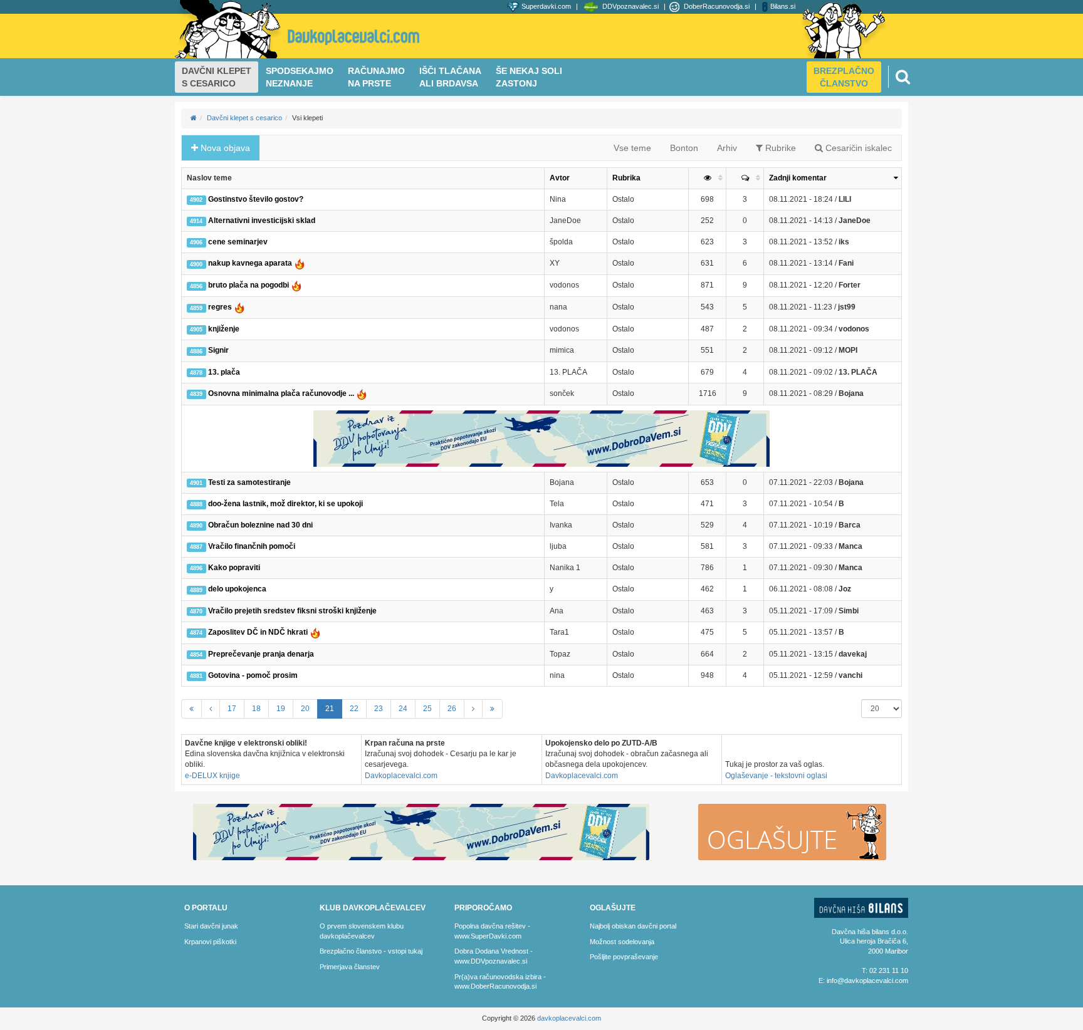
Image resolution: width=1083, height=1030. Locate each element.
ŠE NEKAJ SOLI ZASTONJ (529, 77)
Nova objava (224, 148)
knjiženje (214, 329)
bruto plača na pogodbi (240, 285)
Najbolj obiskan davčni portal (633, 926)
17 (232, 708)
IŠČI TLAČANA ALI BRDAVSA (450, 77)
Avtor (560, 178)
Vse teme (632, 148)
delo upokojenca (228, 589)
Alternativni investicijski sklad (252, 220)
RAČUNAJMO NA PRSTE (376, 77)
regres (211, 307)
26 (451, 708)
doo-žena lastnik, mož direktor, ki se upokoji (276, 503)
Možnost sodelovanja (622, 941)
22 (354, 708)
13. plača (214, 372)
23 (378, 708)
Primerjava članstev (350, 966)
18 (256, 708)
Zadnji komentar (798, 178)
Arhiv (727, 148)
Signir (209, 350)
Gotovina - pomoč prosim (243, 675)
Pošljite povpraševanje (624, 956)
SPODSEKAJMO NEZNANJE (299, 77)
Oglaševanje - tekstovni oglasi (776, 775)
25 (427, 708)
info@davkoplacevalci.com (867, 980)
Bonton (684, 148)
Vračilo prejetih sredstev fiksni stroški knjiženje (283, 610)
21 (329, 708)
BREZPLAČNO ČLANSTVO (844, 77)
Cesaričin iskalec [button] (857, 148)
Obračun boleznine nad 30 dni (251, 525)
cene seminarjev (228, 241)
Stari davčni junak (211, 926)
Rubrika (626, 178)
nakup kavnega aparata (241, 263)
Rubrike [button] (779, 148)
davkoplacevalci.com (569, 1018)
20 (305, 708)
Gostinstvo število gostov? (246, 199)
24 (403, 708)
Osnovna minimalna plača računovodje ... (272, 393)
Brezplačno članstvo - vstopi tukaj (371, 951)
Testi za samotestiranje (240, 482)
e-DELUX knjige (212, 775)
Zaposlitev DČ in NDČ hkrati (249, 632)
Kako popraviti (224, 567)
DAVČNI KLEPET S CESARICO (216, 77)
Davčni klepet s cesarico (244, 118)
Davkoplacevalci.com (401, 775)
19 (280, 708)
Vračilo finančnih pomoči (242, 546)
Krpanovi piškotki (210, 941)
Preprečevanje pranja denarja (251, 654)
